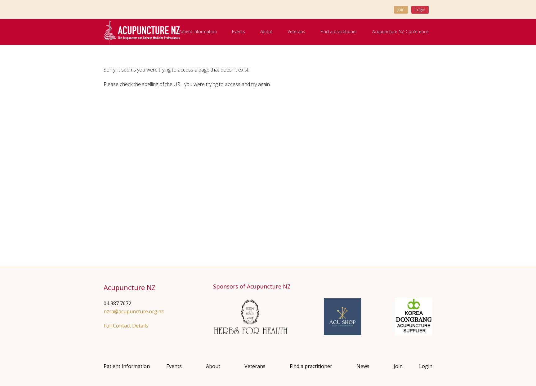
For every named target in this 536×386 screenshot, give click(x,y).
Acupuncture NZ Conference (400, 31)
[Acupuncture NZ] (142, 32)
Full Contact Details (126, 325)
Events (238, 31)
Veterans (296, 31)
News (362, 366)
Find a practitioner (338, 31)
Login (420, 9)
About (266, 31)
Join (400, 9)
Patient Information (197, 31)
